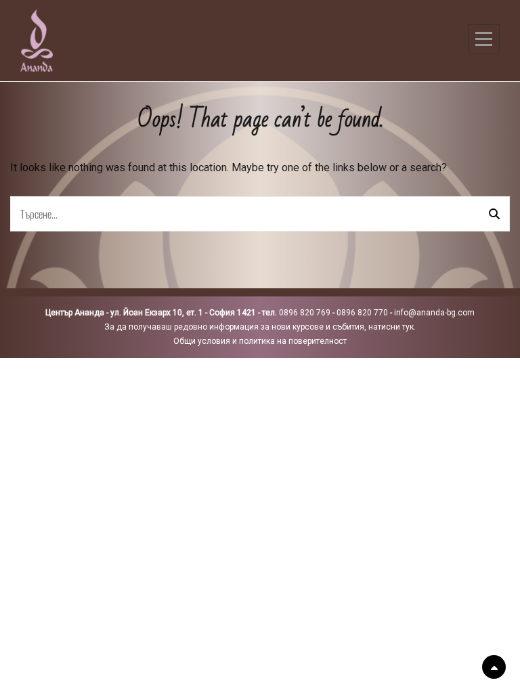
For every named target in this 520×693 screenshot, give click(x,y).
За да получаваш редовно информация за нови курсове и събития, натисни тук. (260, 327)
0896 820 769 (304, 312)
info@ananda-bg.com (434, 312)
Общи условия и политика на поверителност (260, 341)
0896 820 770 (362, 312)
